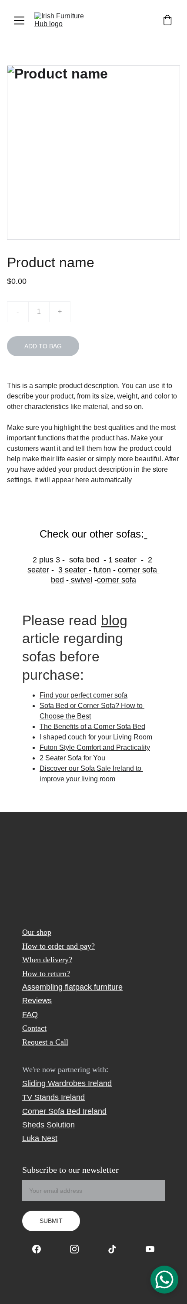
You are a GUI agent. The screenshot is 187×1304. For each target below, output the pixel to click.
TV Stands (40, 1097)
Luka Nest (39, 1138)
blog (114, 620)
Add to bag (43, 346)
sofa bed (84, 559)
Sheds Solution (48, 1124)
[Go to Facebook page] (41, 1249)
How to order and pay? (58, 946)
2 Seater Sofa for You (72, 758)
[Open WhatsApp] (164, 1280)
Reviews (37, 1000)
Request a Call (45, 1042)
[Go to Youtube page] (150, 1249)
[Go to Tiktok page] (116, 1249)
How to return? (46, 973)
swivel (80, 579)
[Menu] (19, 20)
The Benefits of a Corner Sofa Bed (92, 726)
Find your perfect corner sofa (83, 695)
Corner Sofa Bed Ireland (64, 1111)
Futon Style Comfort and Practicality (95, 747)
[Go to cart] (167, 20)
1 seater (122, 559)
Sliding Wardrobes (54, 1083)
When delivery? (47, 959)
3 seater (72, 569)
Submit (51, 1220)
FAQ (30, 1014)
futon (102, 569)
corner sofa (116, 579)
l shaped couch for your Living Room (96, 737)
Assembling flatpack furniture (72, 987)
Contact (34, 1028)
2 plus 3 (47, 559)
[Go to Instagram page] (78, 1249)
